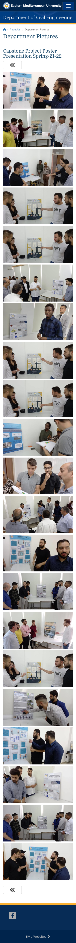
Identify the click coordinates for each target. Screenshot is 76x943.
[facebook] (12, 915)
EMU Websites (36, 936)
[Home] (4, 29)
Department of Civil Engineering (37, 17)
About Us (15, 29)
